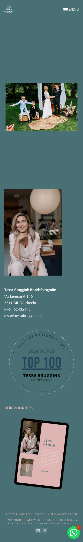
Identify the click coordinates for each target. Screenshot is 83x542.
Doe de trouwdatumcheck (56, 524)
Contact (26, 524)
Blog (11, 524)
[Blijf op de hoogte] (38, 530)
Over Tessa (67, 520)
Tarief (50, 520)
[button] (73, 532)
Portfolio (14, 520)
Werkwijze (33, 520)
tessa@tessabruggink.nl (23, 316)
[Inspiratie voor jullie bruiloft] (44, 530)
